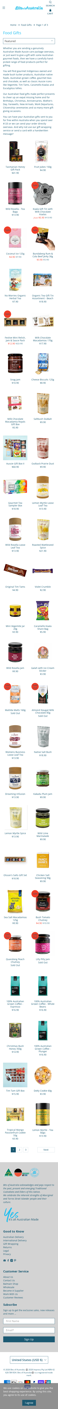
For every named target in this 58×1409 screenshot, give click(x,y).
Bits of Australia (17, 1369)
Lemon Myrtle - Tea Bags (42, 1131)
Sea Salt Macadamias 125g (15, 919)
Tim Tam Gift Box (15, 1090)
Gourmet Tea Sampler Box (15, 504)
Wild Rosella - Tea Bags (15, 210)
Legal (6, 1250)
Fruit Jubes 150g (43, 166)
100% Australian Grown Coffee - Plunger (43, 1048)
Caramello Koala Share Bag (43, 627)
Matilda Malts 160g (15, 710)
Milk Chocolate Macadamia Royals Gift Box (15, 421)
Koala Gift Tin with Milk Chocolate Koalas (43, 211)
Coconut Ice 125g (15, 253)
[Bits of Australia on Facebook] (8, 1261)
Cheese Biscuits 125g (42, 379)
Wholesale (8, 1287)
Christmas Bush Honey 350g (15, 1047)
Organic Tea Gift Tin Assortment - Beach (43, 297)
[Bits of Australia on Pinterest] (15, 1261)
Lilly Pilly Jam (43, 959)
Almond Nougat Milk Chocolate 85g (43, 711)
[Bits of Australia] (29, 8)
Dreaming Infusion (15, 793)
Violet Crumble (43, 586)
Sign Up (29, 1339)
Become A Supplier (13, 1290)
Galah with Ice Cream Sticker (42, 669)
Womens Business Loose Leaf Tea (15, 753)
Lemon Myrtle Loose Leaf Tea (43, 504)
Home (13, 25)
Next (46, 1149)
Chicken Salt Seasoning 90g (43, 876)
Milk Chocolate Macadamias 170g (43, 339)
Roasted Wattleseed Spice (42, 546)
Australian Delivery (13, 1237)
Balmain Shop (10, 1283)
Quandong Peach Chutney (15, 960)
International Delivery (15, 1240)
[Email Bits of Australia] (4, 1261)
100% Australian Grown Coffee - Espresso (15, 1004)
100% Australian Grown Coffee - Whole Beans (42, 1004)
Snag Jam (15, 379)
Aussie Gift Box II (15, 463)
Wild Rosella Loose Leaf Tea (15, 546)
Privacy (7, 1254)
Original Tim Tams (15, 586)
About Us (8, 1276)
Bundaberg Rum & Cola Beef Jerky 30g (43, 255)
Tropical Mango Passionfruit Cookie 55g (15, 1132)
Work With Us (10, 1294)
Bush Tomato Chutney (43, 919)
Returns (7, 1247)
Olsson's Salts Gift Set (15, 875)
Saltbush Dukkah (43, 418)
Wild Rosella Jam (15, 668)
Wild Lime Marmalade (43, 835)
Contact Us (9, 1280)
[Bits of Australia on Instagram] (11, 1261)
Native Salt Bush (43, 752)
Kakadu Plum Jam (42, 793)
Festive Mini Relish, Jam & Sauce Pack (15, 339)
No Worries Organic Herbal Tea (15, 297)
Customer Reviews (13, 1297)
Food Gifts (26, 25)
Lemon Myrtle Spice (15, 833)
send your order (28, 123)
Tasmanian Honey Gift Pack (15, 168)
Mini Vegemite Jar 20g (15, 627)
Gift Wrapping (10, 1243)
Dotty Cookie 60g (43, 1090)
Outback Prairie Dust (43, 463)
